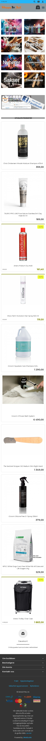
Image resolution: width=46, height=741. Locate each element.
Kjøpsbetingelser (27, 681)
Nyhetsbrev (34, 686)
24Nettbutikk (27, 737)
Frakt (16, 681)
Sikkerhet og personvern (18, 686)
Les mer (28, 733)
